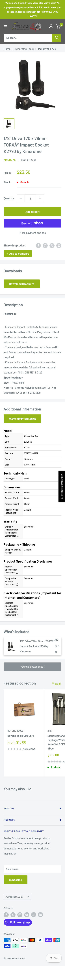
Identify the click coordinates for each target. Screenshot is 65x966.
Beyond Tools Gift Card (20, 735)
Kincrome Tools (24, 48)
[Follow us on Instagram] (19, 914)
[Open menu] (5, 26)
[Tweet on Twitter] (52, 245)
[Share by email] (58, 245)
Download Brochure (21, 283)
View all (56, 683)
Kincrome (10, 159)
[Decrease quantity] (21, 198)
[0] (58, 26)
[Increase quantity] (40, 198)
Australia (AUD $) (14, 896)
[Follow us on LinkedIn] (40, 914)
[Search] (56, 38)
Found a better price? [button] (33, 666)
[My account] (51, 26)
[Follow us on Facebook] (6, 914)
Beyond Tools (15, 730)
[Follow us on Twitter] (13, 914)
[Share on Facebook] (38, 245)
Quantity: (9, 198)
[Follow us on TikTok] (33, 914)
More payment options (33, 232)
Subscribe (15, 879)
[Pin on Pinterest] (45, 245)
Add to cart (32, 211)
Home (7, 48)
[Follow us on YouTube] (26, 914)
